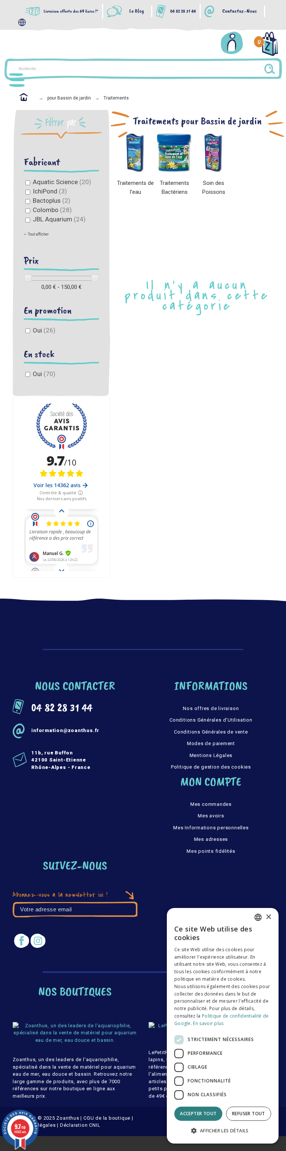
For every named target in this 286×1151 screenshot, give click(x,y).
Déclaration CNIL (80, 1125)
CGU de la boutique (106, 1118)
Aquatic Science (62, 182)
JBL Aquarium (59, 219)
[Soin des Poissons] (213, 153)
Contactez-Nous (239, 11)
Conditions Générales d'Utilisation (210, 720)
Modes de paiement (211, 743)
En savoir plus (208, 1023)
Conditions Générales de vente (211, 732)
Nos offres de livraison (211, 708)
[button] (222, 1131)
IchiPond (50, 191)
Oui (44, 330)
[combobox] (258, 917)
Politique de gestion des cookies (211, 767)
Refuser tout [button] (248, 1113)
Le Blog (136, 11)
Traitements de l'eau (135, 187)
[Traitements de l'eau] (135, 153)
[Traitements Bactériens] (174, 153)
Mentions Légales (211, 755)
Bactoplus (51, 200)
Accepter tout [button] (198, 1113)
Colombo (52, 210)
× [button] (268, 917)
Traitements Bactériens (174, 187)
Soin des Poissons (213, 187)
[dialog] (223, 1026)
